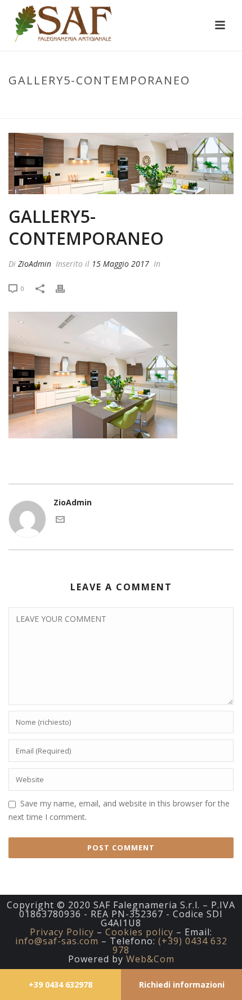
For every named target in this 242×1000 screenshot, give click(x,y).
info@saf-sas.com (56, 941)
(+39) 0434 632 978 (170, 945)
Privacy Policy (62, 932)
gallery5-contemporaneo (114, 104)
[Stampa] (66, 287)
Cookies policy (139, 932)
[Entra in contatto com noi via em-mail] (60, 520)
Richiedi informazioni (182, 984)
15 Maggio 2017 (120, 263)
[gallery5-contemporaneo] (121, 163)
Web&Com (150, 959)
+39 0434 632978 (60, 984)
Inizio (46, 104)
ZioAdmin (34, 263)
